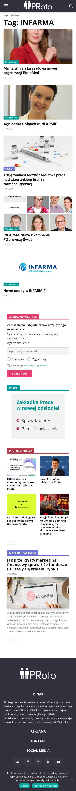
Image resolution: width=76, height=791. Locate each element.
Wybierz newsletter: (18, 343)
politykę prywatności (38, 365)
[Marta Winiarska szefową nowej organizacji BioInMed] (38, 46)
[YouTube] (58, 762)
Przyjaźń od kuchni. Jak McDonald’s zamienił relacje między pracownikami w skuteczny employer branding (54, 525)
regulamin (24, 365)
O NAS (38, 694)
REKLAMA (38, 731)
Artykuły (9, 168)
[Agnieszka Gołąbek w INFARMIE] (38, 102)
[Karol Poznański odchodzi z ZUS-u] (54, 466)
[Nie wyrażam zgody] (71, 780)
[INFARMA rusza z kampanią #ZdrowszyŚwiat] (38, 213)
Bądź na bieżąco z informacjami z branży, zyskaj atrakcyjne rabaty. (32, 336)
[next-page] (15, 542)
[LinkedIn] (17, 762)
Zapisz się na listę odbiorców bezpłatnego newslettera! (36, 327)
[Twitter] (48, 762)
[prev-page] (9, 542)
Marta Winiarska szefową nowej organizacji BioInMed (30, 70)
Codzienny (18, 359)
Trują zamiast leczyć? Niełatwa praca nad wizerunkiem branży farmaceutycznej (35, 179)
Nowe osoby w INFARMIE (25, 291)
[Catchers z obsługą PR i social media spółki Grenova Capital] (21, 504)
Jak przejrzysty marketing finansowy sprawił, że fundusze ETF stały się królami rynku (37, 564)
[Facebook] (28, 762)
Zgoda (24, 785)
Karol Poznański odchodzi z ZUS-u (51, 480)
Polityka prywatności (45, 785)
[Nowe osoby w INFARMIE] (38, 269)
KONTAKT (38, 741)
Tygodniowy (39, 359)
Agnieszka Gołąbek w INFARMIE (30, 124)
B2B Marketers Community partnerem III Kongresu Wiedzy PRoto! (21, 484)
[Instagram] (38, 762)
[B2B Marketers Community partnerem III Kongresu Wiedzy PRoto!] (21, 466)
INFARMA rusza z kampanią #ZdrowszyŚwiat (27, 237)
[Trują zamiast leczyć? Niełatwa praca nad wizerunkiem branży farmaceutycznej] (38, 153)
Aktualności (11, 62)
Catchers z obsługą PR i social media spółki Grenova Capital (21, 520)
